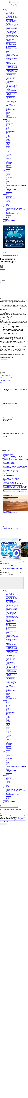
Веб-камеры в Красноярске (10, 512)
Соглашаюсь (3, 824)
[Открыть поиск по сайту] (14, 5)
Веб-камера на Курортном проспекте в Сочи (14, 487)
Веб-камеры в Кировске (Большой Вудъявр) (14, 467)
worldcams (2, 269)
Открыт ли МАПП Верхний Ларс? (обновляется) (15, 459)
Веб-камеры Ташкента (8, 454)
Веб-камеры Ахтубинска (18, 403)
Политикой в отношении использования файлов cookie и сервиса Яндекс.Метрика (13, 820)
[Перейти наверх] (12, 583)
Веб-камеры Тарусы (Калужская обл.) (12, 485)
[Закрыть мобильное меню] (0, 805)
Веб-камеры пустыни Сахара (10, 497)
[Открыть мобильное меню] (16, 5)
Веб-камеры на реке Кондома (19, 389)
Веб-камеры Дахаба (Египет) (10, 471)
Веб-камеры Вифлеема (9, 463)
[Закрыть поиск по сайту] (0, 813)
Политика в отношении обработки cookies (11, 568)
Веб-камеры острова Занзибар (10, 528)
